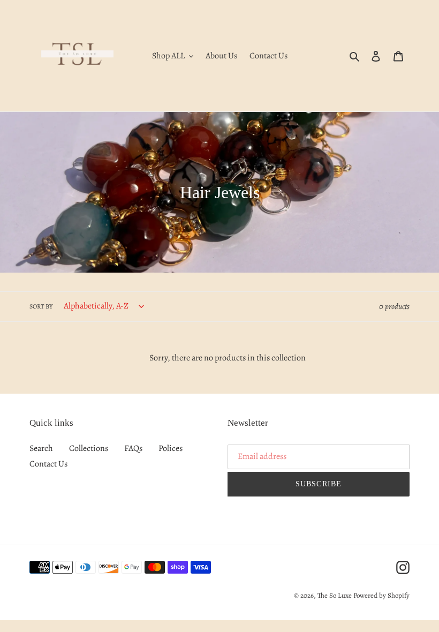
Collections (88, 448)
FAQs (133, 448)
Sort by (40, 306)
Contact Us (48, 464)
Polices (170, 448)
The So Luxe (334, 595)
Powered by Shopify (381, 595)
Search (41, 448)
